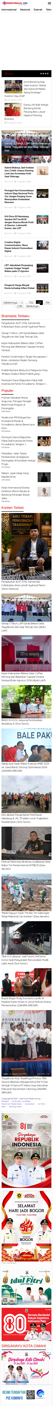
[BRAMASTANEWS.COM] (14, 2)
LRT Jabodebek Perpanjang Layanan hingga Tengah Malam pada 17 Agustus (19, 268)
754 (47, 302)
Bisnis (9, 74)
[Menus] (49, 3)
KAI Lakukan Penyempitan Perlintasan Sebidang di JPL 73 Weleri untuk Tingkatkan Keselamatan (24, 818)
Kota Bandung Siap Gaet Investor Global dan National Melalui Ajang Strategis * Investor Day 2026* (25, 88)
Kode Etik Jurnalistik (21, 1101)
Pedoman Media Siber (11, 1104)
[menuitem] (7, 159)
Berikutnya (32, 306)
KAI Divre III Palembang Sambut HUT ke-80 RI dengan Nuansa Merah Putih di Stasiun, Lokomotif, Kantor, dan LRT (19, 222)
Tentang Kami (15, 1106)
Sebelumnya (10, 302)
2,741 (19, 306)
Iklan (3, 1106)
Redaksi (5, 1101)
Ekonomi (9, 181)
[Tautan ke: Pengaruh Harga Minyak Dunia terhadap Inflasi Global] (42, 287)
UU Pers (41, 1104)
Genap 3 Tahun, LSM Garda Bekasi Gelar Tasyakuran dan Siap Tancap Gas (26, 147)
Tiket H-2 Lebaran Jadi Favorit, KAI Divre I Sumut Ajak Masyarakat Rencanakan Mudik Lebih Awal (24, 960)
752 (31, 302)
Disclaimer (30, 1104)
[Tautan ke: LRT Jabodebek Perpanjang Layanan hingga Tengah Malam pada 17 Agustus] (42, 267)
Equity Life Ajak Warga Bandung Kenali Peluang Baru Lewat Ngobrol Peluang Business (26, 111)
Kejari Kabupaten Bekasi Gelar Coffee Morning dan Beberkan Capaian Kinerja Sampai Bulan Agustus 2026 (22, 677)
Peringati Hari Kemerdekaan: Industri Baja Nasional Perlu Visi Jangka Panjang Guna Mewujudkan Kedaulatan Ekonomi (19, 196)
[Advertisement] (26, 40)
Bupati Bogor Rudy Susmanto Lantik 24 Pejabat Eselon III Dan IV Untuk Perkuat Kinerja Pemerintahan (26, 1002)
